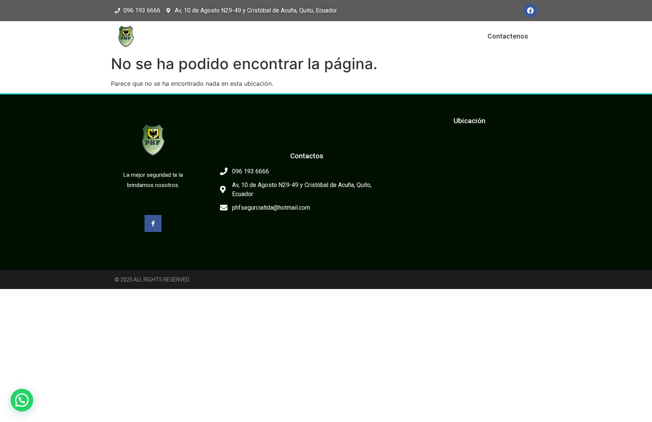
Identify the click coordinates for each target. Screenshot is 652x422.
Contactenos (507, 36)
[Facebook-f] (153, 223)
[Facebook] (530, 10)
